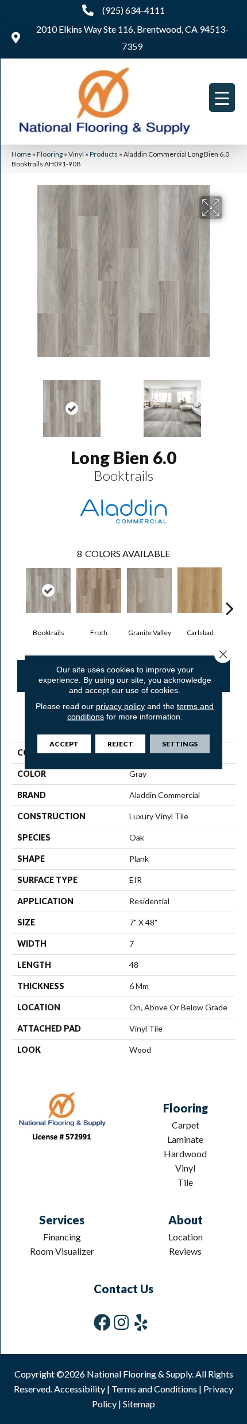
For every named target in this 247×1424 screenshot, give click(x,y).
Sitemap (139, 1403)
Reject (120, 744)
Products (104, 154)
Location (185, 1236)
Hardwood (185, 1153)
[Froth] (99, 590)
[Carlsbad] (200, 590)
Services (61, 1220)
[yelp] (141, 1322)
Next (230, 402)
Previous (17, 402)
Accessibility (79, 1388)
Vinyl (76, 154)
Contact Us (123, 1288)
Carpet (185, 1124)
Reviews (185, 1251)
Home (21, 154)
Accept (64, 744)
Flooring (50, 154)
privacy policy (120, 706)
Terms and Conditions (154, 1388)
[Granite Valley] (149, 590)
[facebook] (102, 1322)
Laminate (185, 1139)
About (185, 1220)
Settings (180, 744)
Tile (185, 1182)
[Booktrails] (48, 590)
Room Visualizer (62, 1251)
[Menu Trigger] (222, 97)
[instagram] (121, 1322)
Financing (62, 1236)
